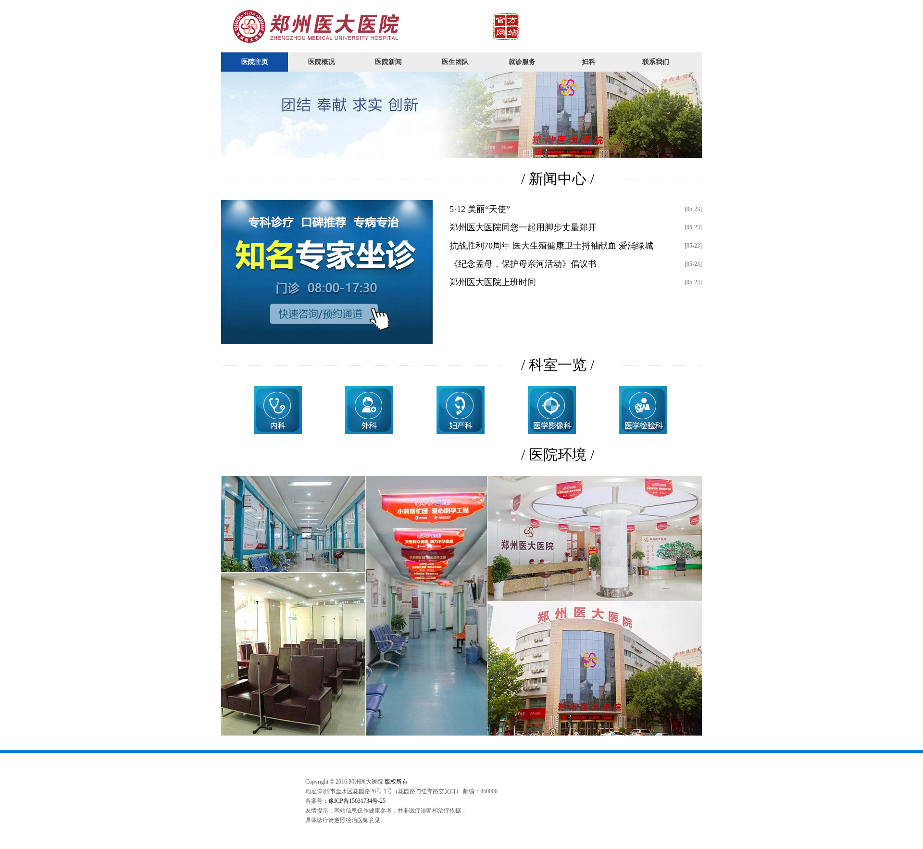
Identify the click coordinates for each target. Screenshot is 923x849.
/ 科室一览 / (557, 365)
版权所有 (396, 781)
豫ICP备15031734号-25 (357, 801)
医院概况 (321, 61)
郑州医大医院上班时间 (492, 282)
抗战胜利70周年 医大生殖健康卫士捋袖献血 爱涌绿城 (551, 245)
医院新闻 (388, 61)
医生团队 (455, 61)
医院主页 (254, 61)
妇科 (589, 61)
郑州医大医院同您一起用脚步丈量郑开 (523, 227)
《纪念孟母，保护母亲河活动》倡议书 (523, 264)
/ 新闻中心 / (557, 179)
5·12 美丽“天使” (479, 209)
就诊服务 (522, 61)
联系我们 (655, 61)
